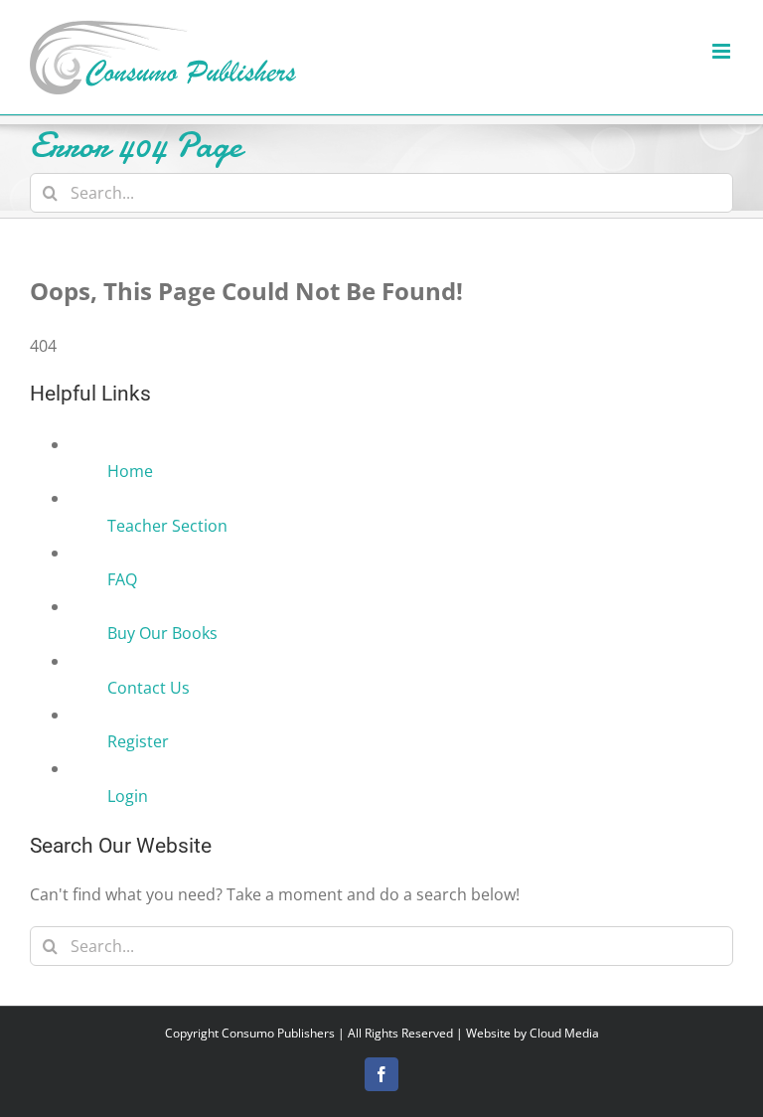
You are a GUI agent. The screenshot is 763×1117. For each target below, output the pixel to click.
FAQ (122, 579)
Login (127, 796)
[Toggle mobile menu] (722, 51)
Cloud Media (564, 1033)
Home (130, 471)
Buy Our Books (162, 633)
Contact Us (148, 688)
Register (138, 741)
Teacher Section (167, 526)
